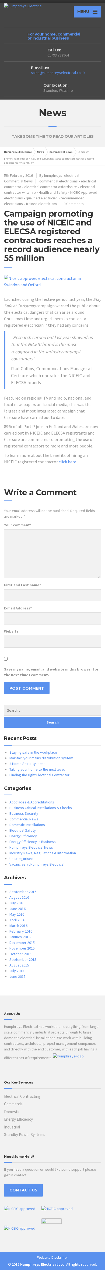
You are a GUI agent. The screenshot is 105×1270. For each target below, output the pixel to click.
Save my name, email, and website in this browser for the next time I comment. (51, 672)
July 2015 (16, 970)
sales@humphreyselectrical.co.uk (58, 72)
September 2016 (22, 891)
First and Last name (22, 585)
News (40, 152)
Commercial (13, 1103)
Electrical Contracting (22, 1096)
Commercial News (60, 152)
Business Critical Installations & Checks (40, 807)
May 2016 (16, 914)
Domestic (12, 1111)
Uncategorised (21, 858)
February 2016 (20, 931)
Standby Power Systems (24, 1134)
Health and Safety (53, 192)
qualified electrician (42, 198)
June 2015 (17, 976)
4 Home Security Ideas (27, 763)
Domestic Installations (27, 824)
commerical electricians (58, 181)
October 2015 (20, 953)
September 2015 (22, 959)
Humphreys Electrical (18, 152)
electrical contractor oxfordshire (50, 186)
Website (11, 631)
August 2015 (19, 965)
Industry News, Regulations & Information (42, 853)
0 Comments (74, 203)
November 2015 (22, 948)
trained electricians (41, 203)
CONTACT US (23, 1190)
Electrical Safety (22, 830)
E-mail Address (18, 608)
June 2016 (17, 908)
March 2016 (18, 925)
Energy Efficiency (23, 836)
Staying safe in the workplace (33, 752)
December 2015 (22, 942)
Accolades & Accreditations (31, 802)
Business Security (23, 813)
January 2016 (19, 936)
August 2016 (19, 897)
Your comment (18, 525)
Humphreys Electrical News (31, 847)
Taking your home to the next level (37, 769)
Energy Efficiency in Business (32, 841)
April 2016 (17, 920)
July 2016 (16, 903)
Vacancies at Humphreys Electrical (36, 864)
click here (67, 461)
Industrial (12, 1127)
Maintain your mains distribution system (41, 758)
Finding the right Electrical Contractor (39, 774)
